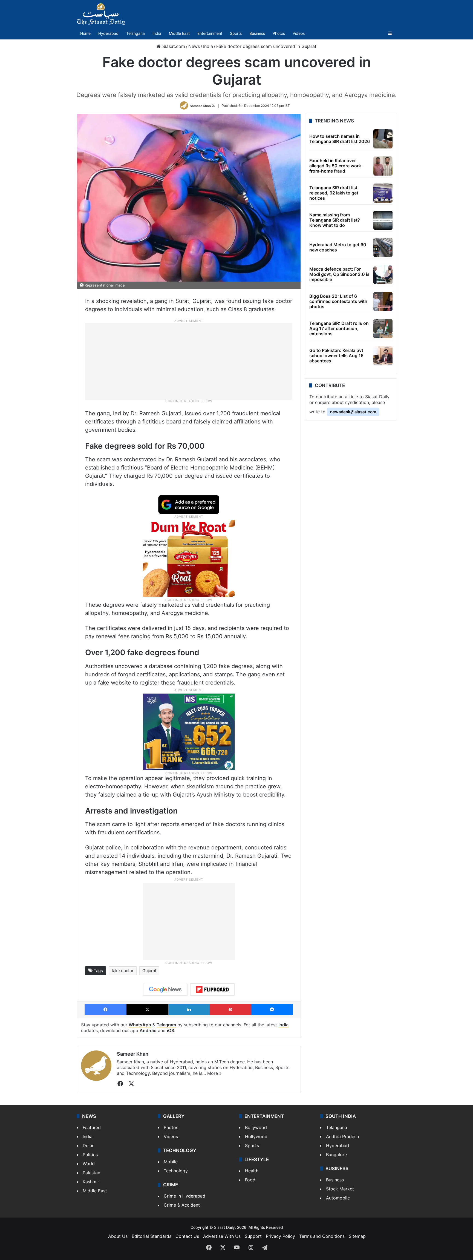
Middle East (179, 33)
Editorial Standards (151, 1236)
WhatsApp (140, 1024)
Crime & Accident (182, 1205)
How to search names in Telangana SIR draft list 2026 (339, 138)
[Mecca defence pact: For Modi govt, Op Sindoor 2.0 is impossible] (383, 274)
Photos (279, 33)
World (89, 1163)
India (156, 33)
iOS (170, 1030)
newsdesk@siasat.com (353, 411)
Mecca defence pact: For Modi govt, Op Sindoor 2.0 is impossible (339, 274)
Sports (236, 33)
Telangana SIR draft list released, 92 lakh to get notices (333, 193)
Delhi (88, 1145)
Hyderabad (108, 33)
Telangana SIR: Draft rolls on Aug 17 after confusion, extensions (339, 328)
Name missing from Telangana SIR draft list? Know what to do (334, 220)
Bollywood (256, 1127)
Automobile (338, 1198)
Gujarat (149, 970)
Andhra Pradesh (342, 1136)
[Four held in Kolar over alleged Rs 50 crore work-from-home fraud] (383, 166)
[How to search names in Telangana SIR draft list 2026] (383, 138)
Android (148, 1030)
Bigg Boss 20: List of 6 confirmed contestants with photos (338, 301)
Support (253, 1236)
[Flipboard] (212, 989)
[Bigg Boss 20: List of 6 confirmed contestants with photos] (383, 301)
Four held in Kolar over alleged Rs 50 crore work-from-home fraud (336, 166)
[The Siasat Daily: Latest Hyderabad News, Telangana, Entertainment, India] (101, 14)
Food (250, 1179)
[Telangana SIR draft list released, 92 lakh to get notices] (383, 193)
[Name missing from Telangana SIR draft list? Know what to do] (383, 220)
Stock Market (340, 1189)
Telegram (166, 1024)
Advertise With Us (222, 1236)
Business (257, 33)
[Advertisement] (189, 361)
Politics (90, 1154)
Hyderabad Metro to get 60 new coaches (337, 247)
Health (251, 1170)
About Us (118, 1236)
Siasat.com (173, 46)
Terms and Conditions (322, 1236)
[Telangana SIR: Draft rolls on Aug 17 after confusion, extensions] (383, 328)
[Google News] (165, 990)
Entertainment (209, 33)
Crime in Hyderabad (184, 1196)
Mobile (171, 1161)
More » (214, 1073)
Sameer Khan (200, 106)
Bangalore (336, 1154)
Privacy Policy (280, 1236)
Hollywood (256, 1136)
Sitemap (357, 1236)
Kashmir (91, 1181)
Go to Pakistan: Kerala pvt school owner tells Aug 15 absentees (336, 355)
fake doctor (123, 970)
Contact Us (187, 1236)
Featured (92, 1127)
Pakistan (91, 1172)
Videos (299, 33)
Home (85, 33)
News (194, 46)
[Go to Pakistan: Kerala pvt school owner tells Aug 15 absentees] (383, 355)
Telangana (135, 33)
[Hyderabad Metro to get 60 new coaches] (383, 247)
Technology (176, 1170)
